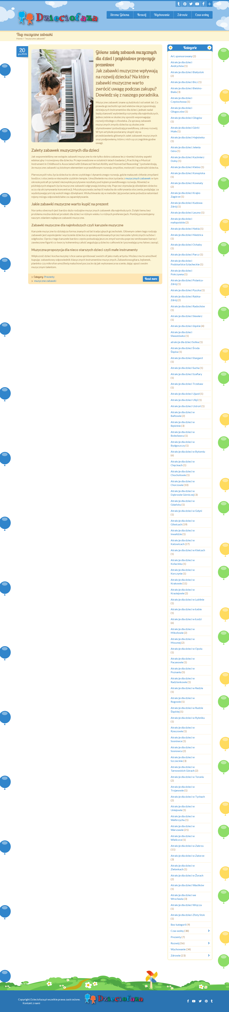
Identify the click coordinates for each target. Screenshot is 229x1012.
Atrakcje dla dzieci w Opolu (186, 648)
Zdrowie (182, 15)
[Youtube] (197, 4)
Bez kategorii (178, 924)
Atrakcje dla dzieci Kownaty (187, 183)
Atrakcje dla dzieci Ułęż (184, 399)
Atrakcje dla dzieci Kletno (185, 167)
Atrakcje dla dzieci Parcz (185, 254)
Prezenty (49, 276)
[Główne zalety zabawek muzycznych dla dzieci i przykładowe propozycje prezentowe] (62, 95)
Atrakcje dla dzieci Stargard (187, 357)
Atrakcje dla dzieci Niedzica (187, 234)
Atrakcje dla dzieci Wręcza (186, 904)
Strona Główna (119, 15)
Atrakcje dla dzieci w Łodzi (186, 619)
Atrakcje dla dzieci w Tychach (188, 796)
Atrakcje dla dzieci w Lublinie (187, 599)
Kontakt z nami (31, 1003)
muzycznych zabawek (138, 178)
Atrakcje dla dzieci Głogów (186, 117)
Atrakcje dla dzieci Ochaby (186, 244)
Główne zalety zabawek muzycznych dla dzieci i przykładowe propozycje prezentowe (126, 58)
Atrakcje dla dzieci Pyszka (186, 290)
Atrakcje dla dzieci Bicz (184, 82)
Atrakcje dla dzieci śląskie (186, 325)
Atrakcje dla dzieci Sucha (185, 367)
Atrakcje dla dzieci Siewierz (186, 316)
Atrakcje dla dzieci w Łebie (186, 609)
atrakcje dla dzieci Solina (185, 342)
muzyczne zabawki (45, 280)
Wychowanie (162, 15)
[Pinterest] (185, 4)
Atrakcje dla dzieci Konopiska (188, 173)
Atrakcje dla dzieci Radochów (188, 306)
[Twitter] (191, 4)
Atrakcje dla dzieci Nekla (185, 228)
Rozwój (141, 15)
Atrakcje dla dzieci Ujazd (185, 393)
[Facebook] (203, 4)
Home (19, 38)
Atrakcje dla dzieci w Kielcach (188, 550)
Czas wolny (202, 15)
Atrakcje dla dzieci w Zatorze (187, 855)
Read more (151, 279)
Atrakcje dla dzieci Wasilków (187, 885)
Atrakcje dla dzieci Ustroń (186, 406)
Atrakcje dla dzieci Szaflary (186, 374)
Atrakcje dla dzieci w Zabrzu (187, 845)
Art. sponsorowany (181, 56)
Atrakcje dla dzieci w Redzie (187, 688)
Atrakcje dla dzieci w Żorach (187, 875)
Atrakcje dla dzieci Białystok (187, 72)
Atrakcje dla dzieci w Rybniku (188, 717)
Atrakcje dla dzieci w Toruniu (187, 776)
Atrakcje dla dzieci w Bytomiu (188, 451)
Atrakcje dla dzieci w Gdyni (186, 510)
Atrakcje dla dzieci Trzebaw (187, 383)
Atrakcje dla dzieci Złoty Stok (188, 914)
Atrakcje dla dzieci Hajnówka (188, 137)
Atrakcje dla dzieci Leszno (186, 212)
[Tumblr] (179, 4)
